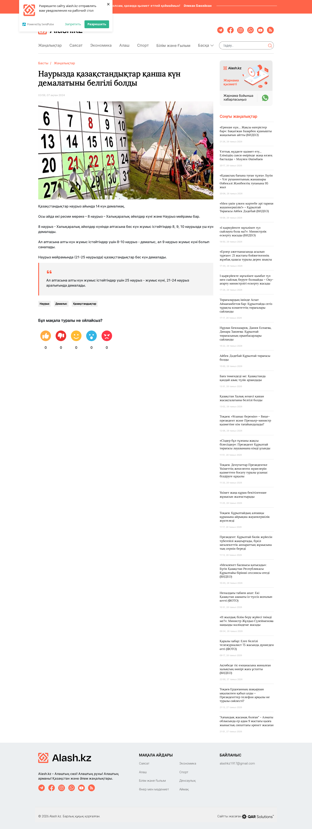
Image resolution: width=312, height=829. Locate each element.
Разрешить (96, 24)
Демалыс (61, 303)
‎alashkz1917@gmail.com (237, 763)
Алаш (124, 45)
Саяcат (76, 45)
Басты (43, 63)
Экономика (101, 45)
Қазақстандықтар (84, 303)
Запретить (73, 24)
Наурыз (44, 303)
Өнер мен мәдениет (154, 789)
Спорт (143, 45)
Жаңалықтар (50, 45)
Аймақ (184, 789)
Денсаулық (187, 781)
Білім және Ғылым (173, 45)
